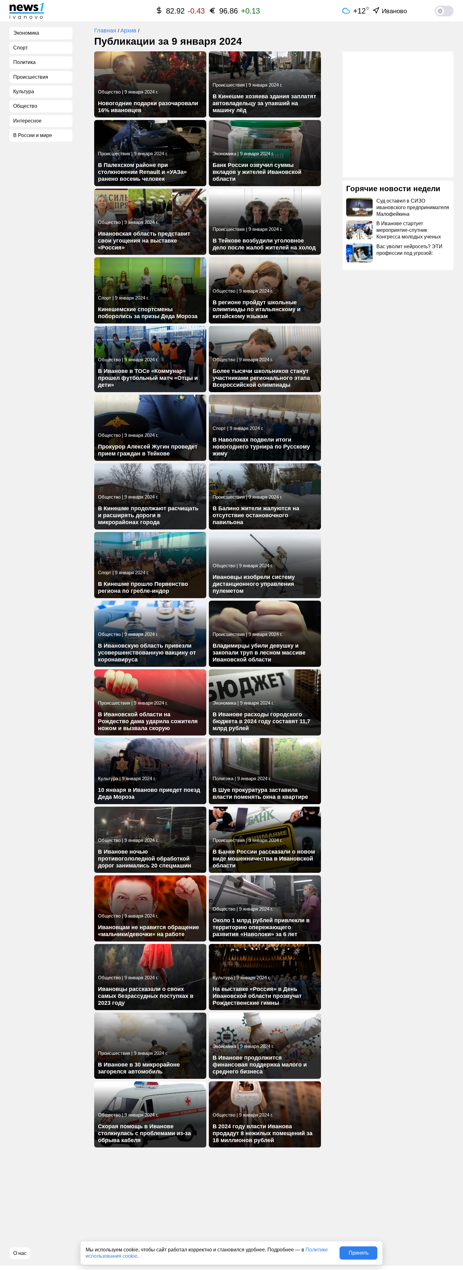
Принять (359, 1253)
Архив (129, 30)
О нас (19, 1253)
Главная (106, 30)
